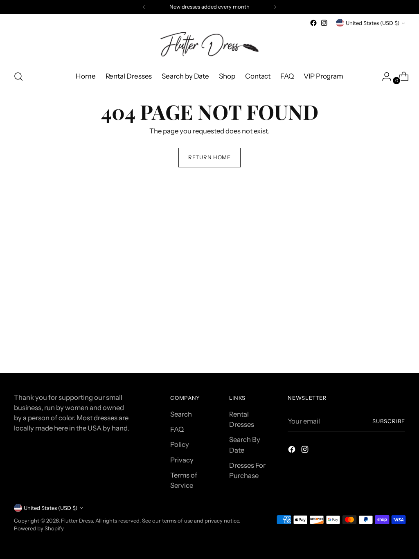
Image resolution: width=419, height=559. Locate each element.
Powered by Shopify (39, 528)
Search (181, 414)
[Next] (275, 7)
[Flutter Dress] (209, 45)
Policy (179, 444)
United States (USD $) (372, 23)
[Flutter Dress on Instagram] (324, 23)
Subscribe (388, 421)
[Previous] (144, 7)
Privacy (182, 460)
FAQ (177, 429)
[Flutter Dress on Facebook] (313, 23)
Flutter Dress (77, 520)
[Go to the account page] (383, 76)
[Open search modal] (18, 76)
